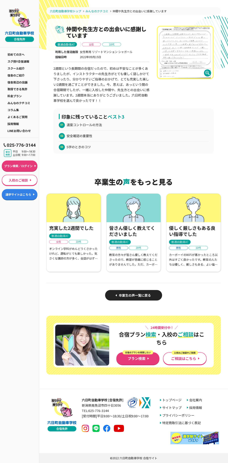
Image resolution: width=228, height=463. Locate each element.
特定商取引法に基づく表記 (181, 423)
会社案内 (195, 400)
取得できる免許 (17, 89)
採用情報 (13, 124)
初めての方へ (16, 54)
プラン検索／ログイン (18, 166)
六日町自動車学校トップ (65, 11)
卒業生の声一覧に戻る (135, 295)
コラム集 (13, 110)
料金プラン (14, 96)
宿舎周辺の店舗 (17, 82)
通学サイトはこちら (18, 194)
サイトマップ (172, 407)
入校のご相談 (18, 180)
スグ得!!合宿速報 (18, 61)
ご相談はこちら (183, 356)
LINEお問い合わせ (19, 131)
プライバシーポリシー (178, 415)
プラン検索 (138, 356)
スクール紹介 (16, 68)
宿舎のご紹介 (16, 75)
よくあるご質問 (17, 117)
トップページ (172, 400)
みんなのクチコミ (18, 103)
